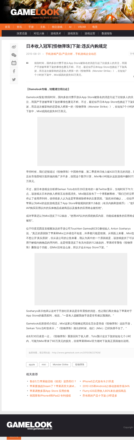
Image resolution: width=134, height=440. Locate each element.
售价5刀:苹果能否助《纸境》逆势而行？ (53, 381)
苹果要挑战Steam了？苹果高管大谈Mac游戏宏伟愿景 (53, 386)
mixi (44, 364)
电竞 (95, 26)
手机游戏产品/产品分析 (59, 53)
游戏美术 (56, 33)
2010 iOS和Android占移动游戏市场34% (106, 386)
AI (70, 26)
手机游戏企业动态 (85, 53)
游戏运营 (90, 33)
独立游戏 (57, 26)
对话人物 (39, 33)
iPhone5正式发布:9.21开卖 (98, 381)
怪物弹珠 (79, 364)
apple (32, 364)
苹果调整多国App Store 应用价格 (49, 390)
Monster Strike (60, 364)
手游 (31, 26)
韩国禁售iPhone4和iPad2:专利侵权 (50, 395)
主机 (42, 26)
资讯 (19, 26)
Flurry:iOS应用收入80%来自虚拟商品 (104, 390)
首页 (7, 26)
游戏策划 (73, 33)
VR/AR (82, 26)
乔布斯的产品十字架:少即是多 (100, 395)
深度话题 (22, 33)
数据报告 (107, 33)
